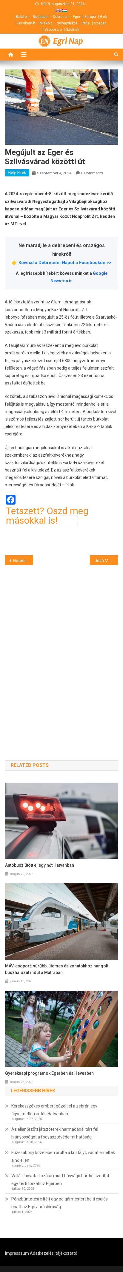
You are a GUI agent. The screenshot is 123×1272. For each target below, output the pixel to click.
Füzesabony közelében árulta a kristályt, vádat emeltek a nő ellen (63, 1156)
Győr (103, 17)
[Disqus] (61, 652)
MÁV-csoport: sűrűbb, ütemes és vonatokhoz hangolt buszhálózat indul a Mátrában (56, 969)
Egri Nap (68, 41)
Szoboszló (53, 29)
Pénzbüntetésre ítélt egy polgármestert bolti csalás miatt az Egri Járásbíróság (59, 1203)
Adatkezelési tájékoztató (53, 1253)
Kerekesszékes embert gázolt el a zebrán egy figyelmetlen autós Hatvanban (54, 1110)
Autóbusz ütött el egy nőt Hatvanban (39, 865)
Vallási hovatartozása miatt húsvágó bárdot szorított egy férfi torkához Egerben (61, 1179)
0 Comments (92, 173)
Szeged (100, 23)
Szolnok (72, 29)
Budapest (41, 17)
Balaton (22, 17)
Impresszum (17, 1253)
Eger (76, 17)
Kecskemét (26, 23)
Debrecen (61, 17)
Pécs (86, 23)
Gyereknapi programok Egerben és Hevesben (49, 1073)
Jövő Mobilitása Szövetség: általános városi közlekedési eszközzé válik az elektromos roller (106, 560)
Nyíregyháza (67, 23)
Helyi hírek (17, 172)
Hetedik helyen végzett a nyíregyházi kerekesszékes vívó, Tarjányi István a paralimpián (23, 560)
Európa (90, 17)
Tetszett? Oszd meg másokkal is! (47, 515)
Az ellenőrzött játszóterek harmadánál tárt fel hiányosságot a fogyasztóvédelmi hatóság (54, 1133)
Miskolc (46, 23)
